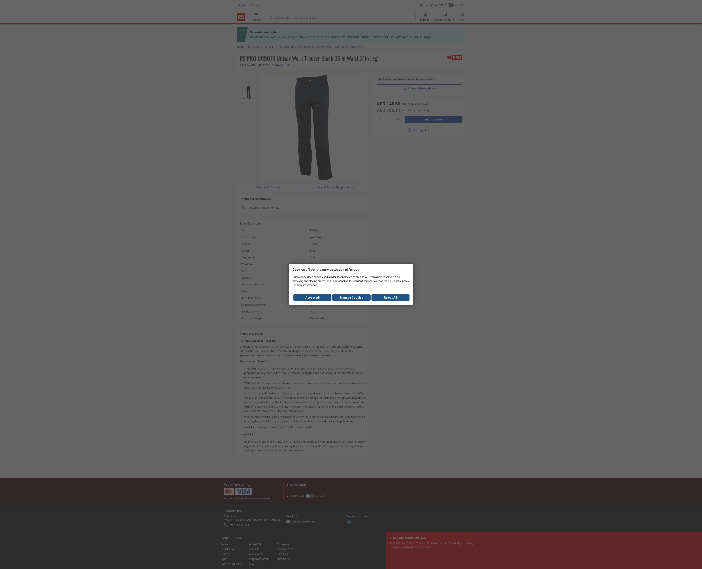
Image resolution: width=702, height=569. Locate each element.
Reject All (390, 297)
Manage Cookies (351, 297)
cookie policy (401, 281)
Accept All (312, 297)
